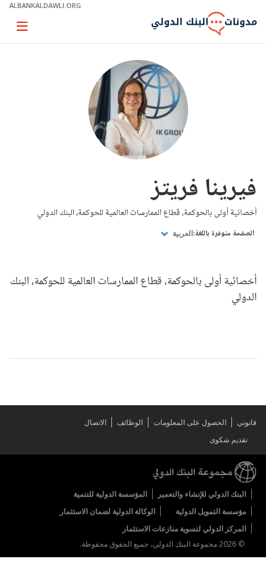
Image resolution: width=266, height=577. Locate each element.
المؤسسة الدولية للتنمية (110, 494)
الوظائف (130, 422)
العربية (182, 233)
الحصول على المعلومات (189, 422)
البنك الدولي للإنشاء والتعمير (202, 494)
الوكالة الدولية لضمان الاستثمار (107, 511)
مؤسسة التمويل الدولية (211, 511)
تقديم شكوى (228, 439)
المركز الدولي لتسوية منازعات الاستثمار (184, 528)
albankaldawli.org (45, 5)
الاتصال (95, 422)
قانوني (247, 422)
